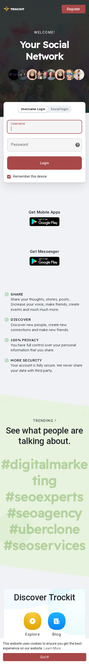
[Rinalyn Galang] (41, 74)
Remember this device (30, 176)
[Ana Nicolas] (78, 74)
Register (73, 9)
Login (44, 163)
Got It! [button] (44, 657)
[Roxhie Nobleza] (32, 74)
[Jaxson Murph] (69, 74)
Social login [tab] (59, 109)
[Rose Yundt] (23, 74)
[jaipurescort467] (60, 74)
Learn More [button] (52, 648)
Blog (56, 634)
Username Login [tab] (33, 109)
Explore (32, 634)
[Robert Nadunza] (51, 74)
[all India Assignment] (13, 74)
